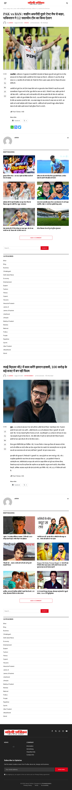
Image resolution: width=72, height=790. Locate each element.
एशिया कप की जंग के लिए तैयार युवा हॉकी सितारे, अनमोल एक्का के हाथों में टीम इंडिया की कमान (51, 177)
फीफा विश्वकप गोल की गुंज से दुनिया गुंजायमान (49, 228)
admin (11, 22)
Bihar (4, 260)
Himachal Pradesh (8, 303)
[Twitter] (5, 83)
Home (4, 8)
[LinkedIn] (5, 87)
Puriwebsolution (46, 783)
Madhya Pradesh (8, 321)
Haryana (5, 300)
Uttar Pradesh (7, 346)
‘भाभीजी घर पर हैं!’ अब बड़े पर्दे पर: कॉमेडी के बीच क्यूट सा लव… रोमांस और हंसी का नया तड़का (51, 538)
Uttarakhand (7, 350)
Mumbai (5, 325)
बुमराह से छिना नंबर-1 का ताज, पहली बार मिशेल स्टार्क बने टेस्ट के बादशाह (18, 177)
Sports (26, 22)
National (5, 328)
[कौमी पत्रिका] (36, 3)
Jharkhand (6, 314)
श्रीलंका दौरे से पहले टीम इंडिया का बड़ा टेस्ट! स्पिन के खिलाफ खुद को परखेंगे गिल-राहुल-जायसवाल (17, 203)
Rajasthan (6, 339)
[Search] (67, 3)
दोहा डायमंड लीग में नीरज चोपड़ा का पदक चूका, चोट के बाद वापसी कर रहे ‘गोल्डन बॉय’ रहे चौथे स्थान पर (18, 229)
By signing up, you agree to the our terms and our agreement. (28, 774)
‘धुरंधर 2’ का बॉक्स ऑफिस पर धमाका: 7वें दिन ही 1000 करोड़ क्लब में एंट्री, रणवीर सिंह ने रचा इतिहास (17, 538)
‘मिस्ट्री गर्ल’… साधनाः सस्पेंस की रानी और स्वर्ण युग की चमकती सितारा (17, 564)
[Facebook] (5, 79)
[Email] (5, 96)
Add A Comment (36, 238)
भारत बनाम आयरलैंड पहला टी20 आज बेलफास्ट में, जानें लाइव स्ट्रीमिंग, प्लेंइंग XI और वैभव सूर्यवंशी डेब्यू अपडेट (53, 203)
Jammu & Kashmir (8, 310)
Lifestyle (5, 317)
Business (6, 268)
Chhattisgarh (7, 271)
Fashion (5, 289)
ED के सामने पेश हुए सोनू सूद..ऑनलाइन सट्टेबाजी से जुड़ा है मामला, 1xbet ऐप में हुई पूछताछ (52, 592)
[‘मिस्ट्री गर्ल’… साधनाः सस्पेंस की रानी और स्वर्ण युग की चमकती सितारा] (19, 552)
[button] (13, 746)
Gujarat (5, 296)
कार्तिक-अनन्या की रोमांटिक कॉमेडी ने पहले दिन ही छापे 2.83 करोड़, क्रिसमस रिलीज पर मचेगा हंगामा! (18, 592)
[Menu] (5, 3)
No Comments (36, 22)
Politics (5, 332)
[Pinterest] (5, 92)
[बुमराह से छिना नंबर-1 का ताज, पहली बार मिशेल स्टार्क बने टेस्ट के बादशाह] (19, 164)
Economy (6, 278)
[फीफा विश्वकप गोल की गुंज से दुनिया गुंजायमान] (53, 217)
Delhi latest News (8, 275)
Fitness (5, 292)
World (5, 353)
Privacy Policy (39, 774)
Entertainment (7, 282)
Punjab (5, 335)
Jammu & (6, 307)
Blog (8, 8)
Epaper (5, 285)
